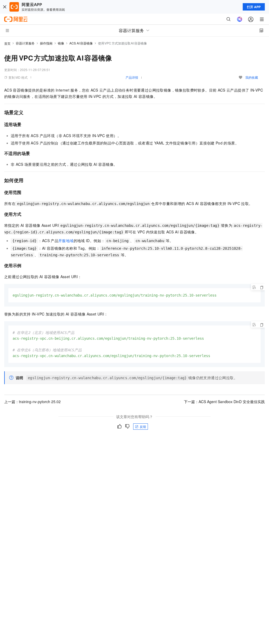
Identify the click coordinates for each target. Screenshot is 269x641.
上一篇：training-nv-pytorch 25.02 (32, 401)
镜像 (61, 43)
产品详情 (132, 77)
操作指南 (46, 43)
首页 (7, 43)
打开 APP (254, 6)
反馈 (143, 426)
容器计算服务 (25, 43)
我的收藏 (251, 77)
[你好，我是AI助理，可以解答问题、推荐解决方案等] (239, 19)
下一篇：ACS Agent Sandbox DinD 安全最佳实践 (224, 401)
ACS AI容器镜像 (81, 43)
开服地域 (66, 240)
